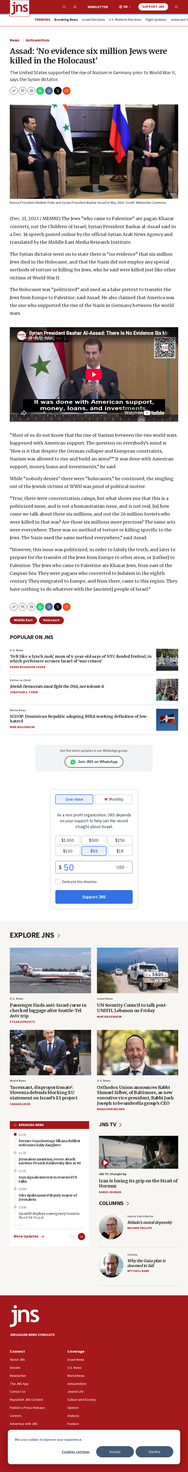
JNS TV (108, 1124)
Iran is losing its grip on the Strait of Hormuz (138, 1183)
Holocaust (51, 620)
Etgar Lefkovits (22, 1022)
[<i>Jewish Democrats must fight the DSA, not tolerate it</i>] (167, 690)
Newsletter (98, 7)
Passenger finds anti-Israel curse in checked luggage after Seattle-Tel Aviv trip (48, 1010)
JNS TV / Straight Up (112, 1174)
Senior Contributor (140, 1216)
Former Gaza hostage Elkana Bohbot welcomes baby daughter (49, 1143)
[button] (31, 91)
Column (132, 1255)
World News (18, 710)
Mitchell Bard (138, 1271)
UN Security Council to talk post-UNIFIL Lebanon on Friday (132, 1007)
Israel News (105, 999)
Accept (115, 1452)
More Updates (26, 1236)
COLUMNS (112, 1203)
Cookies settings (76, 1452)
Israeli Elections (93, 20)
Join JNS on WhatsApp (98, 762)
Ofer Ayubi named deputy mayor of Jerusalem (48, 1197)
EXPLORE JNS (33, 935)
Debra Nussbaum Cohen (27, 667)
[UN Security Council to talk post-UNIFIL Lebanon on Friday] (137, 970)
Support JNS (153, 6)
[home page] (19, 8)
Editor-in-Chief (20, 680)
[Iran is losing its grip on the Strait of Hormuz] (138, 1152)
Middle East (23, 620)
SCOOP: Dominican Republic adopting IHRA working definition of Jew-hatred (79, 718)
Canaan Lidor (20, 1104)
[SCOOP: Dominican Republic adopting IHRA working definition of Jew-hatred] (167, 720)
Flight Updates (156, 20)
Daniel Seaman (110, 1192)
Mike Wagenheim (22, 727)
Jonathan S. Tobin (24, 692)
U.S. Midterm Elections (125, 20)
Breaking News (31, 1125)
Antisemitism (37, 40)
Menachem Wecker (110, 1109)
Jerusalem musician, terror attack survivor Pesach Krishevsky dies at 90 (50, 1161)
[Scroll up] (73, 1236)
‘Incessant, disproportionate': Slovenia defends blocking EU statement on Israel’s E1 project (43, 1093)
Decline (154, 1452)
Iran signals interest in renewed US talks (48, 1179)
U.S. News (16, 650)
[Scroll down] (81, 1236)
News (15, 40)
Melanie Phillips (139, 1228)
